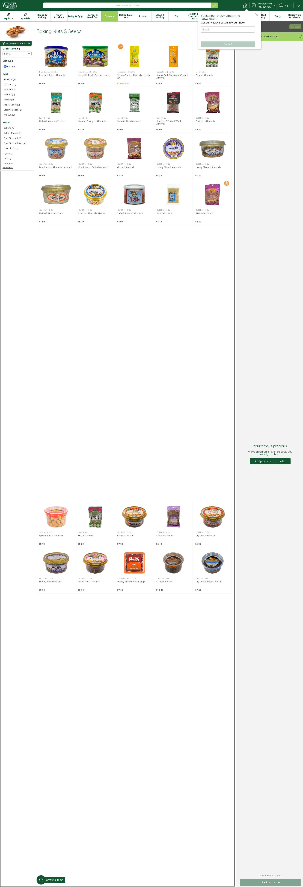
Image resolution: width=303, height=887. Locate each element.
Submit (228, 44)
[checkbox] (17, 66)
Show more (8, 167)
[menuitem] (8, 16)
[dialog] (229, 30)
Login (298, 5)
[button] (245, 5)
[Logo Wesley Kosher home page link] (9, 5)
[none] (56, 64)
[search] (214, 5)
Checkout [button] (295, 27)
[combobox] (130, 5)
